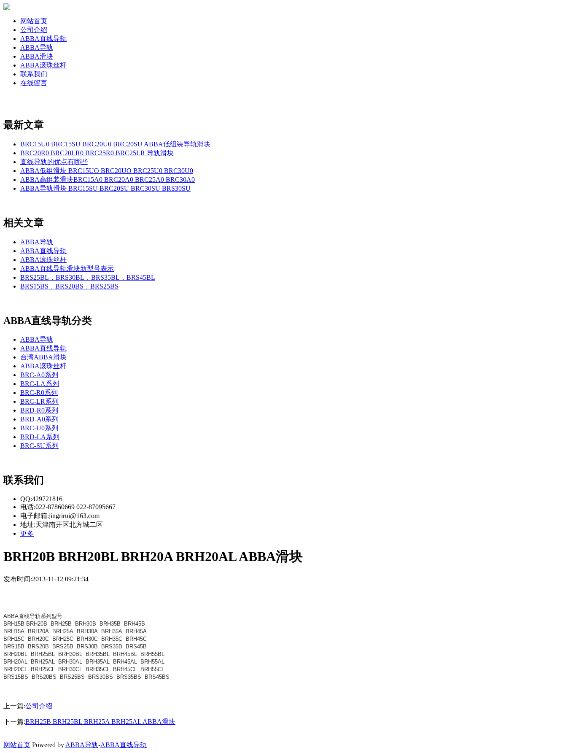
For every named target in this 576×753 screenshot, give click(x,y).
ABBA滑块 (36, 56)
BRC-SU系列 (39, 445)
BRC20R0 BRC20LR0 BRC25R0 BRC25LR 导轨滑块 (97, 153)
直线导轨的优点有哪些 (54, 161)
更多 (27, 533)
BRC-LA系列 (39, 383)
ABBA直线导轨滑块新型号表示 (67, 268)
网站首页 (33, 20)
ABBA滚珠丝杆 (43, 65)
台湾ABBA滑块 (43, 357)
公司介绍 (33, 29)
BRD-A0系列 (39, 419)
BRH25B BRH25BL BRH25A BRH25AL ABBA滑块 (100, 721)
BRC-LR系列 (39, 401)
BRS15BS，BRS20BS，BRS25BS (69, 286)
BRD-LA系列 (39, 436)
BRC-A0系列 (39, 374)
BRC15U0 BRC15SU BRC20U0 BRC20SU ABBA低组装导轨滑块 (115, 144)
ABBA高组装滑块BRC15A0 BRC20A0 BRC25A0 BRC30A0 (107, 179)
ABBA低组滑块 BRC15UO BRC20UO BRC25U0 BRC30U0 (106, 170)
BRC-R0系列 (39, 392)
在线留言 (33, 82)
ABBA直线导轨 (43, 38)
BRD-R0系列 (39, 410)
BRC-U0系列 (39, 428)
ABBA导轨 (36, 47)
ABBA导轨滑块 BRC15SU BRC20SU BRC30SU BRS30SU (105, 188)
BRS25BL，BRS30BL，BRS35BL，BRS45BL (87, 277)
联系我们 (33, 74)
